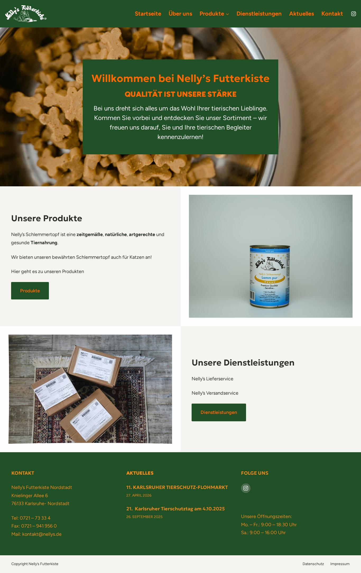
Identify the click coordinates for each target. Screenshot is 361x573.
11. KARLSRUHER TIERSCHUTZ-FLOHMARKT (177, 487)
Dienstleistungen (219, 412)
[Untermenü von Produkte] (227, 13)
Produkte (30, 291)
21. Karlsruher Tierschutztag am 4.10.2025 (175, 509)
